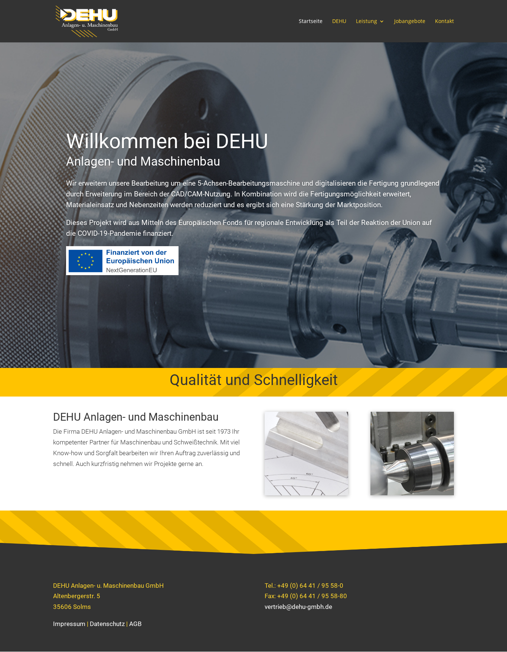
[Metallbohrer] (412, 493)
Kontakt (444, 22)
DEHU (339, 22)
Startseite (311, 22)
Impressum (69, 623)
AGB (135, 623)
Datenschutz (107, 623)
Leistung (366, 22)
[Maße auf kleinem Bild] (306, 493)
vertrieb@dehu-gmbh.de (298, 606)
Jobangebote (409, 22)
